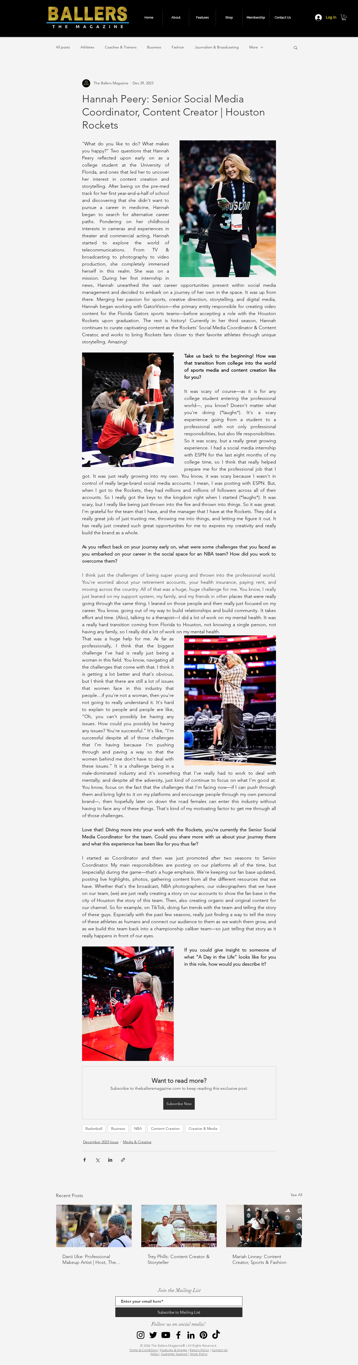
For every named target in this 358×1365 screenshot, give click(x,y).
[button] (295, 47)
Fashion (178, 47)
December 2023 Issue (100, 1142)
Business (154, 47)
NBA (138, 1128)
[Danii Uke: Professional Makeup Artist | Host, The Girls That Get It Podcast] (94, 1226)
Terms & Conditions (143, 1350)
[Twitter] (153, 1335)
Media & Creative (137, 1142)
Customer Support (174, 1354)
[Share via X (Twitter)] (97, 1159)
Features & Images (173, 1350)
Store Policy (199, 1354)
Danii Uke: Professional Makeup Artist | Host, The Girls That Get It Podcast (89, 1259)
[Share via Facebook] (84, 1159)
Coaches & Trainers (121, 47)
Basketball (93, 1128)
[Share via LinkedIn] (110, 1159)
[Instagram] (140, 1335)
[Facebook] (178, 1335)
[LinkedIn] (191, 1335)
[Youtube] (166, 1335)
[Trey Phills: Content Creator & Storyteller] (179, 1226)
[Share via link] (123, 1159)
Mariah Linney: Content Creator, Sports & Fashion (259, 1259)
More (253, 47)
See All (296, 1194)
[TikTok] (216, 1335)
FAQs (154, 1354)
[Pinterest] (203, 1335)
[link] (344, 17)
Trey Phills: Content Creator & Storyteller (179, 1259)
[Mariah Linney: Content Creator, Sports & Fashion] (264, 1226)
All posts (63, 47)
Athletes (87, 47)
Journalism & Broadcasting (217, 47)
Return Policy (199, 1350)
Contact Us (219, 1350)
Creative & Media (203, 1128)
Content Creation (165, 1128)
